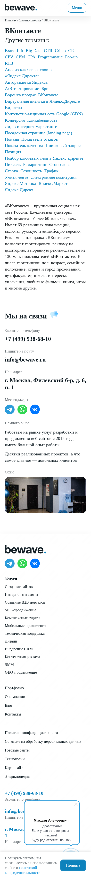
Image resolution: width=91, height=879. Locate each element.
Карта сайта (15, 768)
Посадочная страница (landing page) (38, 132)
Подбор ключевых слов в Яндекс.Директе (44, 158)
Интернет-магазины (21, 594)
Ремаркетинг (35, 164)
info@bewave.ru (25, 359)
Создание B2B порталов (25, 602)
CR (71, 50)
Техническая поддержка (25, 633)
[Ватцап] (22, 409)
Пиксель (13, 164)
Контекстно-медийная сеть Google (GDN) (44, 113)
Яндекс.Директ (19, 189)
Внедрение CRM (19, 649)
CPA (31, 56)
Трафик (51, 170)
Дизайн (11, 641)
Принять (73, 865)
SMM (9, 664)
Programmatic (50, 56)
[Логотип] (21, 7)
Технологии (15, 759)
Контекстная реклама (22, 657)
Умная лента (16, 177)
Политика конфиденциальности (31, 733)
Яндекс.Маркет (53, 183)
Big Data (33, 50)
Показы (12, 139)
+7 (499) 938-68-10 (28, 339)
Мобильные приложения (25, 626)
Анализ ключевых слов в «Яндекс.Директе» (28, 72)
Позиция (13, 151)
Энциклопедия (17, 776)
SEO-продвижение (20, 610)
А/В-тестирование (22, 88)
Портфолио (14, 688)
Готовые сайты (17, 750)
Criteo (60, 50)
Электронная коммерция (53, 177)
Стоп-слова (60, 164)
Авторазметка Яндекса (26, 82)
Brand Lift (14, 50)
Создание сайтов (19, 587)
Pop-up (71, 56)
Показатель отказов (39, 139)
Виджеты (13, 107)
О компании (15, 697)
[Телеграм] (10, 409)
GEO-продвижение (21, 672)
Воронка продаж (20, 94)
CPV (9, 56)
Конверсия (15, 120)
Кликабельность (42, 120)
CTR (48, 50)
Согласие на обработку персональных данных (43, 741)
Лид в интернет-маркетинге (31, 126)
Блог (9, 705)
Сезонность (31, 170)
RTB (9, 63)
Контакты (13, 714)
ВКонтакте (48, 94)
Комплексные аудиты (22, 618)
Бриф (46, 88)
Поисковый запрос (63, 145)
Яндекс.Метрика (20, 183)
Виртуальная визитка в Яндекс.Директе (42, 101)
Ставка (11, 170)
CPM (20, 56)
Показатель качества (24, 145)
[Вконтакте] (35, 409)
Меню (77, 8)
